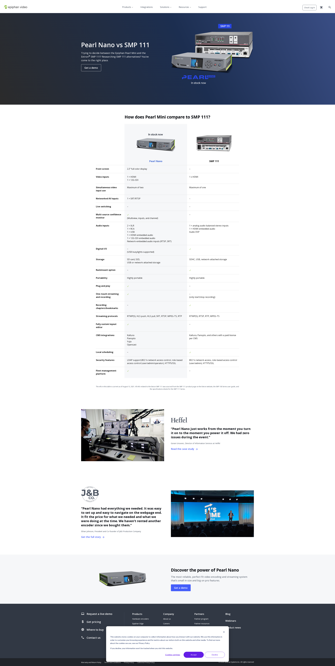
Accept (194, 655)
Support (202, 7)
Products (126, 7)
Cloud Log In (309, 7)
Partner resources (202, 623)
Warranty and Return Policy (91, 662)
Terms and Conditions (112, 662)
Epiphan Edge (138, 623)
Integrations (146, 7)
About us (167, 619)
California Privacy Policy (146, 662)
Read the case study (183, 448)
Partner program (201, 619)
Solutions (164, 7)
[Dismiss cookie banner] (224, 632)
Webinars (230, 620)
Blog (227, 614)
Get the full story (91, 536)
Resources (184, 7)
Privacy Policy (129, 662)
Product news (233, 627)
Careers (166, 623)
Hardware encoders (140, 619)
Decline (215, 655)
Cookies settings (172, 655)
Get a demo (91, 67)
